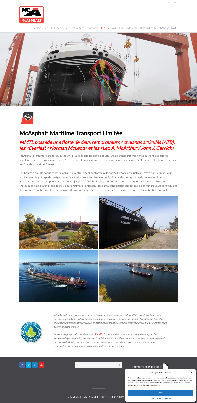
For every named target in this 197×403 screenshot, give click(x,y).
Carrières (131, 27)
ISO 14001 (99, 334)
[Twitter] (28, 365)
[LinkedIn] (35, 365)
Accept (160, 392)
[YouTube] (41, 365)
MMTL (105, 27)
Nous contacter (167, 27)
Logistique (117, 27)
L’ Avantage (40, 27)
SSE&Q (55, 27)
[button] (191, 372)
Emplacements (148, 27)
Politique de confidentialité (161, 398)
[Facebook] (22, 365)
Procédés (91, 27)
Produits (76, 27)
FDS (66, 27)
